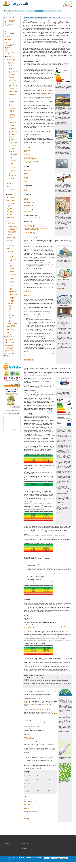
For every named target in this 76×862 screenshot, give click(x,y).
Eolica (9, 235)
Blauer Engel (29, 702)
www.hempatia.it (27, 818)
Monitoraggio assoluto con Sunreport (13, 96)
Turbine (10, 66)
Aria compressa (11, 326)
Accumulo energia (13, 131)
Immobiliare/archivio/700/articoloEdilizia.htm (34, 226)
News (50, 10)
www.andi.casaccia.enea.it (30, 362)
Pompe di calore (13, 159)
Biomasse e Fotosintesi (11, 340)
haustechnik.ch (27, 211)
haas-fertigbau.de (28, 171)
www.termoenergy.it (28, 360)
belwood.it (26, 174)
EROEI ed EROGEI (9, 336)
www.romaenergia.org (29, 738)
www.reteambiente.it (28, 735)
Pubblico (8, 36)
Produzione (11, 263)
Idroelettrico (10, 62)
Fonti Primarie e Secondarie (11, 55)
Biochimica (12, 265)
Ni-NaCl (10, 314)
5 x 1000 (7, 25)
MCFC (11, 256)
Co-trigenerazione (13, 128)
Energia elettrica (12, 151)
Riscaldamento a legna (13, 228)
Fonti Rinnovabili (10, 58)
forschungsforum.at (28, 205)
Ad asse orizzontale (13, 79)
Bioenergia (11, 137)
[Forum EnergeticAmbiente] (67, 7)
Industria (8, 34)
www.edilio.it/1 (58, 229)
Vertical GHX (13, 160)
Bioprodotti (11, 140)
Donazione (7, 22)
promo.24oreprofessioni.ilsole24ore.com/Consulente (36, 228)
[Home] (15, 4)
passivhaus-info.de (28, 203)
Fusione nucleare (10, 347)
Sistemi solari (11, 202)
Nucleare (10, 240)
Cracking (12, 266)
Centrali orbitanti (13, 115)
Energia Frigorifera (13, 124)
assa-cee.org (27, 150)
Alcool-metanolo (13, 294)
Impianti (10, 65)
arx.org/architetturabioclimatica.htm (32, 161)
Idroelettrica (10, 239)
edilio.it (25, 151)
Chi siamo (11, 10)
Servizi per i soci (30, 10)
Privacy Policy (7, 840)
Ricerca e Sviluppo (13, 83)
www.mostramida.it (28, 737)
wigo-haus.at (27, 181)
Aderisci (23, 10)
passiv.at (26, 199)
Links (7, 50)
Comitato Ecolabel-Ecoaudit (44, 709)
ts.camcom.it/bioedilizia (29, 157)
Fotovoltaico (10, 90)
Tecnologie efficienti (10, 42)
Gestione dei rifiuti (11, 41)
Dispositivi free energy (11, 353)
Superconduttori (11, 331)
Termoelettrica (11, 245)
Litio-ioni (11, 312)
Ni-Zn (10, 320)
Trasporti (8, 38)
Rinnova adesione (9, 21)
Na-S (10, 311)
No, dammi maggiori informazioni (59, 858)
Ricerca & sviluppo (9, 339)
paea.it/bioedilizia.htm (29, 162)
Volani (9, 328)
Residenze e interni (10, 33)
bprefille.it (26, 189)
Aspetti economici (13, 74)
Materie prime (8, 337)
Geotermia (10, 150)
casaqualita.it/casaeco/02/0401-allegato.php (34, 233)
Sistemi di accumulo (11, 247)
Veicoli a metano (11, 217)
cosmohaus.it (27, 175)
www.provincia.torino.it (29, 724)
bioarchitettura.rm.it (28, 153)
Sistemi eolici (9, 348)
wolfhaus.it (26, 169)
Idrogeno (10, 248)
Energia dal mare (10, 344)
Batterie (9, 305)
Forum (45, 10)
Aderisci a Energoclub (10, 20)
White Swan (33, 704)
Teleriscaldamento (12, 232)
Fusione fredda (9, 345)
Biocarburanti (12, 139)
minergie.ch (26, 201)
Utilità (6, 356)
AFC (11, 253)
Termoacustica (9, 350)
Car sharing (10, 211)
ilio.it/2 (60, 231)
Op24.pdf (58, 512)
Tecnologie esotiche (9, 351)
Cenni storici (11, 63)
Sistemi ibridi (11, 200)
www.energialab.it (28, 359)
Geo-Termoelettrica (12, 237)
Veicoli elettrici (11, 218)
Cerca (63, 1)
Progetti (17, 10)
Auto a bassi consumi (12, 206)
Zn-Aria (10, 321)
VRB (10, 308)
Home (5, 10)
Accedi (70, 1)
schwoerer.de (27, 180)
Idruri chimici (13, 295)
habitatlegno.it (27, 187)
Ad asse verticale (13, 80)
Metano (9, 186)
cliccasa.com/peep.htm (29, 232)
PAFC (11, 257)
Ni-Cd (10, 317)
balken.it (25, 190)
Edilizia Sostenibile (45, 93)
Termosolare (10, 120)
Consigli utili (8, 47)
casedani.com (27, 173)
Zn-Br (10, 309)
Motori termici (12, 129)
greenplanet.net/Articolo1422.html (31, 229)
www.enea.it (59, 288)
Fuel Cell (11, 251)
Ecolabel (26, 701)
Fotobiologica (13, 272)
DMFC (11, 254)
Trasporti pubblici (11, 214)
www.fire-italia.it (27, 797)
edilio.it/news (27, 231)
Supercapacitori (11, 329)
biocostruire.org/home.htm (30, 158)
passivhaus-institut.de (29, 202)
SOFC (11, 262)
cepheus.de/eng (27, 196)
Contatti (55, 10)
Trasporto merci (11, 216)
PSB (10, 306)
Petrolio (9, 183)
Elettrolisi (12, 271)
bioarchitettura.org (28, 154)
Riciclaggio (8, 39)
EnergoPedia (39, 10)
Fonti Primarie (9, 56)
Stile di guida (11, 212)
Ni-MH (10, 318)
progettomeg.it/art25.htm (29, 159)
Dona (59, 10)
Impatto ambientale (13, 71)
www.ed (57, 231)
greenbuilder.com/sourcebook (30, 155)
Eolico (9, 76)
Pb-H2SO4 (11, 315)
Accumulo (11, 250)
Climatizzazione (11, 225)
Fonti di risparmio (17, 13)
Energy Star (61, 699)
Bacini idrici (10, 303)
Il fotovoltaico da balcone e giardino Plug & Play (13, 100)
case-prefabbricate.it (28, 170)
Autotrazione (10, 205)
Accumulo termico (13, 175)
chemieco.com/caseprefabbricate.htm (32, 217)
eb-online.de (26, 198)
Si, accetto (47, 858)
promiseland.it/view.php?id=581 (31, 224)
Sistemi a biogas (11, 199)
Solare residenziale (12, 231)
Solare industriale (12, 229)
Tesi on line (7, 355)
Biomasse (10, 136)
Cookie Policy (7, 843)
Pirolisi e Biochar (12, 145)
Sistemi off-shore (12, 82)
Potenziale (8, 48)
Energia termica (12, 122)
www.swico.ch (27, 728)
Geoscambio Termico (12, 226)
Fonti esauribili (10, 182)
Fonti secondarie (9, 193)
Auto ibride (10, 208)
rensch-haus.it (27, 178)
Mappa (66, 1)
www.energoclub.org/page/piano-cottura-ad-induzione (49, 624)
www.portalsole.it (27, 291)
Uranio (9, 188)
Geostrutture (11, 173)
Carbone (10, 185)
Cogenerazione (11, 197)
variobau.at (26, 177)
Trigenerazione (11, 203)
